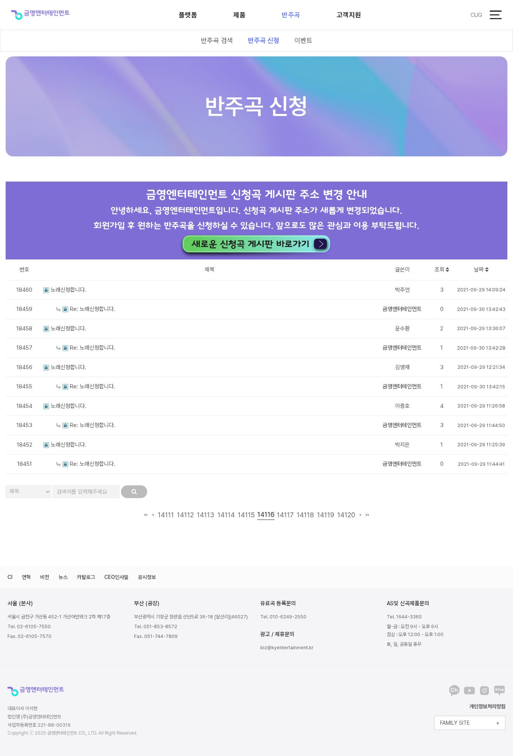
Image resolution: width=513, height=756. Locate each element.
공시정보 (147, 577)
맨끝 (367, 515)
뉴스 (63, 577)
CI (10, 577)
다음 (360, 515)
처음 (145, 515)
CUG (476, 15)
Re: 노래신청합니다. (91, 309)
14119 (325, 515)
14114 (226, 515)
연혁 (26, 577)
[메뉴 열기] (496, 15)
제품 (239, 15)
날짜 (479, 269)
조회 (440, 269)
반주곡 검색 (217, 40)
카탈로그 (86, 577)
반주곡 (291, 15)
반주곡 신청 (263, 40)
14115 (246, 515)
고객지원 (348, 15)
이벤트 (303, 40)
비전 (44, 577)
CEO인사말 (116, 577)
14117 (285, 515)
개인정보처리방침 (487, 706)
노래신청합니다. (67, 289)
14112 (185, 515)
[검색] (134, 491)
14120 (346, 515)
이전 (152, 515)
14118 (305, 515)
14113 (205, 515)
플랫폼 (188, 15)
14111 (166, 515)
